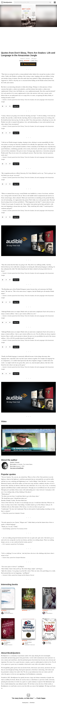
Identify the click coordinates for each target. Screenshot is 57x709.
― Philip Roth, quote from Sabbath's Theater (12, 513)
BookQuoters (8, 2)
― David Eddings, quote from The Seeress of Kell (14, 528)
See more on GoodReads (16, 468)
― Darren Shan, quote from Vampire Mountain (13, 557)
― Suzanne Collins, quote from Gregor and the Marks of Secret (17, 575)
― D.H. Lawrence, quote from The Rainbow (12, 544)
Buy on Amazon (29, 64)
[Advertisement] (28, 40)
